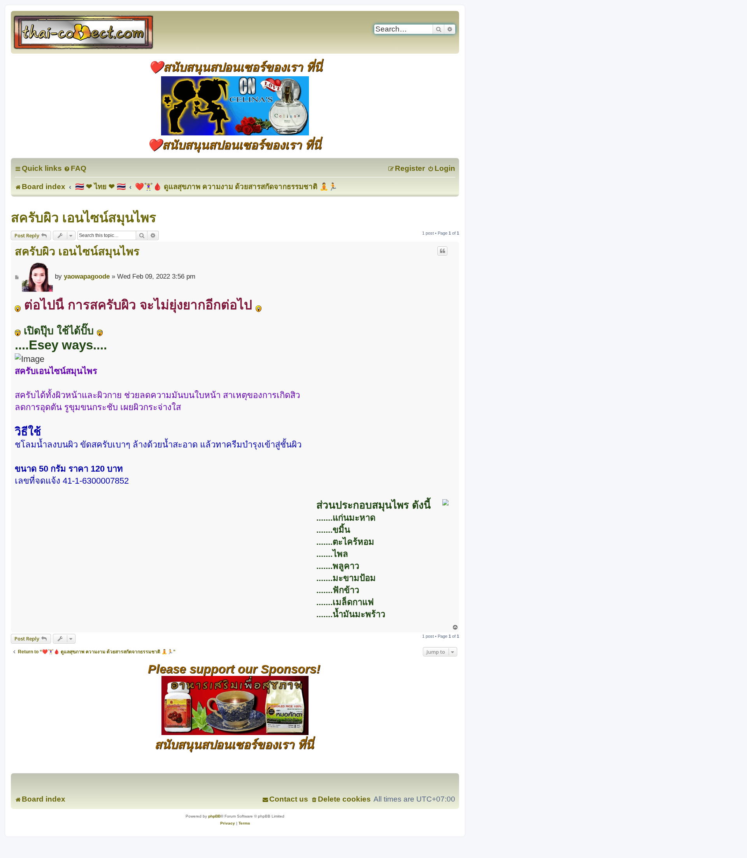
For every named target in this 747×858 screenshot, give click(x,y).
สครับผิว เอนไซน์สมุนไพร (83, 217)
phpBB (214, 816)
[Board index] (92, 32)
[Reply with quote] (442, 251)
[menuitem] (75, 168)
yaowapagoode (87, 276)
